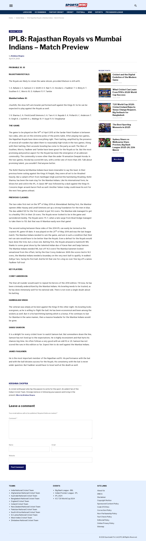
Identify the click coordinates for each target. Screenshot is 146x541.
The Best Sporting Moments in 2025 (122, 126)
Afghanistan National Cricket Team (25, 493)
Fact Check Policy (104, 517)
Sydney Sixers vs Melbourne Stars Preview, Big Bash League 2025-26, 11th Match (124, 144)
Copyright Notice (104, 500)
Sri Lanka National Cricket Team (24, 515)
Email (53, 445)
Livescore (27, 12)
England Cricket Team (20, 501)
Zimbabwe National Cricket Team (24, 520)
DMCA (99, 494)
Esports (99, 12)
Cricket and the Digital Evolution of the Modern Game (124, 77)
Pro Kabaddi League (114, 12)
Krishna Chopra (17, 56)
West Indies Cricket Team (21, 518)
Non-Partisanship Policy (107, 514)
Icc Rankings (40, 12)
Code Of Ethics (103, 507)
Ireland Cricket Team (19, 504)
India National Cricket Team (22, 490)
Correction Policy (104, 510)
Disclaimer (101, 497)
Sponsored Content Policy (108, 504)
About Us (101, 491)
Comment (13, 418)
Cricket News (20, 18)
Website (12, 456)
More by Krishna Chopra (25, 395)
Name (11, 445)
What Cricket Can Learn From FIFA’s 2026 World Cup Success (125, 92)
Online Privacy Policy (105, 523)
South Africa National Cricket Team (25, 512)
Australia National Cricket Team (24, 496)
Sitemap (100, 527)
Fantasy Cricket (56, 12)
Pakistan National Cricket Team (24, 509)
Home (11, 18)
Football (81, 12)
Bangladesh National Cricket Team (25, 499)
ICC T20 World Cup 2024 (65, 499)
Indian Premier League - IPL (66, 493)
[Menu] (11, 5)
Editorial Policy (103, 520)
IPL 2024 (58, 496)
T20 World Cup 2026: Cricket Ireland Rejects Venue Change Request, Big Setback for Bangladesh (124, 109)
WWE (90, 12)
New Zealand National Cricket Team (25, 507)
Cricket (70, 12)
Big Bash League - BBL (64, 490)
